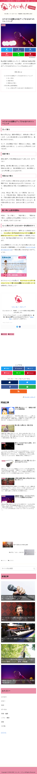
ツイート (3, 732)
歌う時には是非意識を (11, 85)
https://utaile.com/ (7, 322)
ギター (3, 701)
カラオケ (5, 334)
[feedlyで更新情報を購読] (27, 387)
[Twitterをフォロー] (27, 382)
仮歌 (2, 722)
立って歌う (11, 78)
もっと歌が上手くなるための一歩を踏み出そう (20, 88)
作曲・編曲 (4, 713)
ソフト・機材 (5, 717)
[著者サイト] (9, 382)
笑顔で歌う (11, 80)
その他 (3, 726)
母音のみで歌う (12, 83)
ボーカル (12, 334)
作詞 (2, 705)
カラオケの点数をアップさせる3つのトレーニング (19, 75)
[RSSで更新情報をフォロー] (18, 391)
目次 (16, 72)
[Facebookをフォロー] (9, 387)
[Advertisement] (18, 105)
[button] (34, 569)
